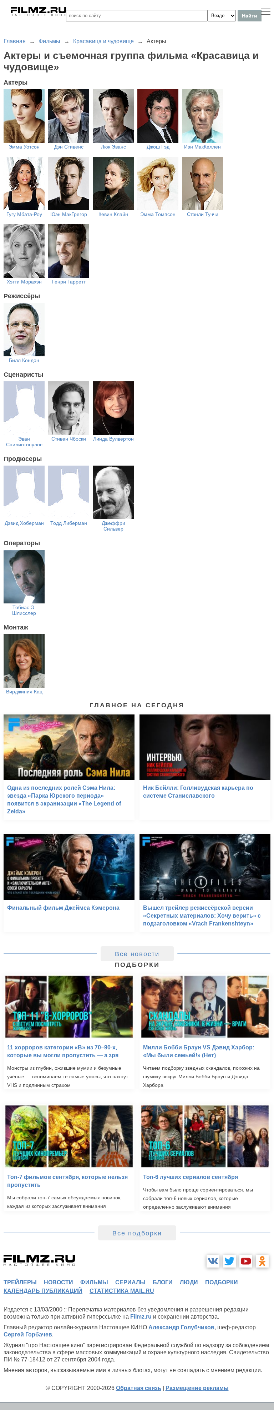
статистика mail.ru (122, 1291)
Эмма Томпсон (158, 214)
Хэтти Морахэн (24, 282)
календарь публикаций (43, 1291)
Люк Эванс (113, 147)
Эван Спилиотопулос (24, 441)
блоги (163, 1282)
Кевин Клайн (113, 214)
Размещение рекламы (197, 1388)
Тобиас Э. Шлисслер (24, 610)
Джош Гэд (158, 147)
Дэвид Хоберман (24, 523)
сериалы (130, 1282)
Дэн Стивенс (68, 147)
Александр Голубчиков (181, 1327)
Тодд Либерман (68, 523)
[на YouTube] (245, 1261)
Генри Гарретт (69, 282)
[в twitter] (229, 1261)
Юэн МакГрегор (68, 214)
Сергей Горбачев (28, 1334)
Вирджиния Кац (24, 691)
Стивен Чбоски (68, 439)
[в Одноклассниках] (262, 1261)
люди (189, 1282)
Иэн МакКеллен (202, 147)
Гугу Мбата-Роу (24, 214)
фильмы (94, 1282)
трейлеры (20, 1282)
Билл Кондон (24, 360)
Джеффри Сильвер (113, 526)
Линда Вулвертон (113, 439)
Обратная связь (138, 1388)
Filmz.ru (141, 1317)
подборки (221, 1282)
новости (58, 1282)
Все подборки (137, 1233)
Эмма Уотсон (24, 147)
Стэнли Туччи (202, 214)
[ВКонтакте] (213, 1261)
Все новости (137, 954)
